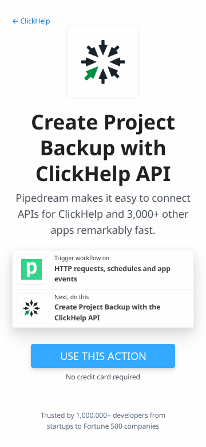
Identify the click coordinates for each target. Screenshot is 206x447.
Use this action (103, 355)
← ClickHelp (31, 21)
